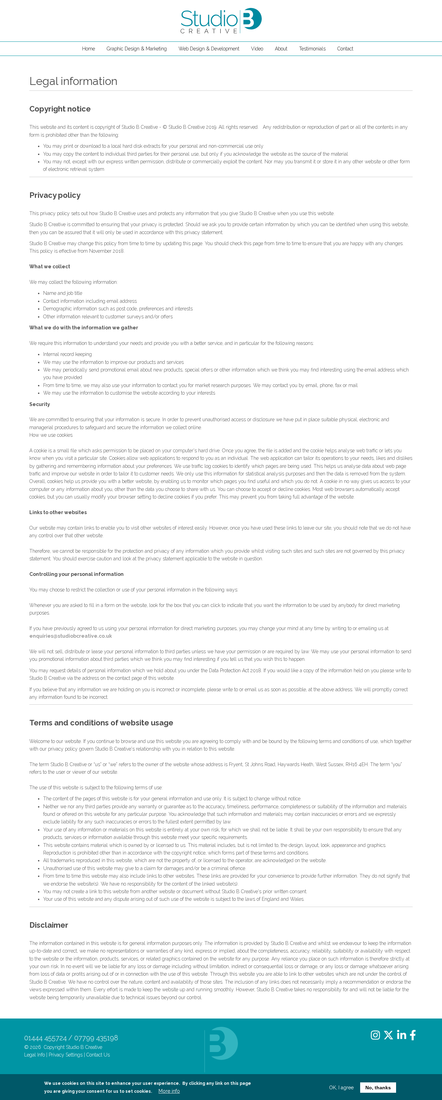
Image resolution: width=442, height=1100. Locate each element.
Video (257, 48)
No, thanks (378, 1087)
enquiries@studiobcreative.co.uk (70, 636)
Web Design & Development (209, 48)
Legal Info (34, 1055)
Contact (345, 48)
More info (169, 1091)
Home (88, 48)
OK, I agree (341, 1087)
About (281, 48)
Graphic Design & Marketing (137, 48)
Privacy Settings (66, 1055)
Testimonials (312, 48)
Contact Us (98, 1055)
